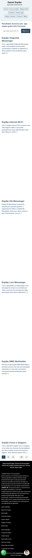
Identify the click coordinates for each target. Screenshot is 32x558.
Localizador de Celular (7, 548)
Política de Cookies (8, 465)
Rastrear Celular (6, 542)
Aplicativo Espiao (6, 510)
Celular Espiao (5, 536)
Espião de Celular (6, 522)
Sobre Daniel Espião (8, 463)
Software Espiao (6, 516)
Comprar (11, 12)
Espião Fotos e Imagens (14, 442)
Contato (19, 16)
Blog (25, 16)
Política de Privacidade (22, 463)
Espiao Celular (5, 519)
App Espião (4, 513)
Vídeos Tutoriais (10, 16)
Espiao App (4, 525)
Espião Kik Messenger (13, 201)
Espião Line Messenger (14, 282)
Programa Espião (6, 532)
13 (21, 457)
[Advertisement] (16, 72)
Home (6, 9)
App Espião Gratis (6, 539)
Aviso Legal (18, 467)
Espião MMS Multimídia (14, 361)
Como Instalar (14, 9)
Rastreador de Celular (7, 545)
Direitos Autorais (19, 465)
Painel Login (19, 12)
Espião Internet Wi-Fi (12, 122)
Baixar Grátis (24, 9)
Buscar (27, 31)
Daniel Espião (15, 2)
